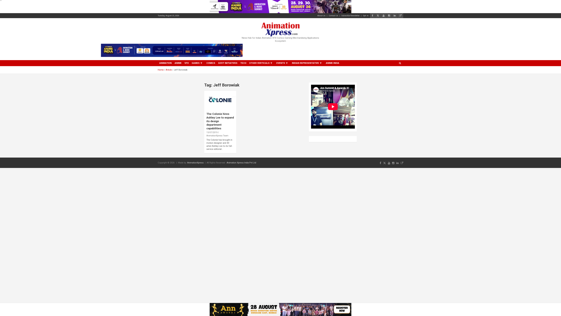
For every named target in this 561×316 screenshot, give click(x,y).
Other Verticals (259, 63)
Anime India (332, 63)
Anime (178, 63)
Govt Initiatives (227, 63)
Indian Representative (305, 63)
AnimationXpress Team (217, 135)
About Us (321, 15)
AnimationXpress (195, 162)
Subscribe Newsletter (350, 15)
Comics (210, 63)
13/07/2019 (212, 132)
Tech (243, 63)
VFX (187, 63)
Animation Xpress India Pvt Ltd (241, 162)
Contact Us (333, 15)
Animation (165, 63)
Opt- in (365, 15)
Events (280, 63)
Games (196, 63)
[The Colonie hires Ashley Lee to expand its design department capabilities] (220, 100)
